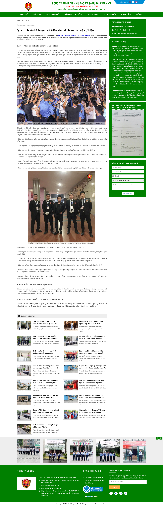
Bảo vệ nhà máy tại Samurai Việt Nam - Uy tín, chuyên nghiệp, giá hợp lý (91, 397)
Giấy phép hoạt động (73, 14)
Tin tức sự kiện (109, 14)
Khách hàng (126, 14)
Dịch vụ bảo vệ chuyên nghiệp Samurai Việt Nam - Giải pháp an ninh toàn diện (45, 338)
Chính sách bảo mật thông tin (94, 477)
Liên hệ (139, 14)
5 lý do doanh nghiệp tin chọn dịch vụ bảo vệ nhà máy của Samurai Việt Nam (93, 368)
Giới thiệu (37, 14)
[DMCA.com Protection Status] (91, 496)
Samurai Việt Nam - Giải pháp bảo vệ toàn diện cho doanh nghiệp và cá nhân (46, 383)
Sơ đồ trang (89, 483)
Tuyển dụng (92, 14)
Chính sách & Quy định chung (94, 480)
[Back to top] (158, 499)
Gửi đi (115, 487)
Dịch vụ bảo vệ (52, 14)
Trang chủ (23, 14)
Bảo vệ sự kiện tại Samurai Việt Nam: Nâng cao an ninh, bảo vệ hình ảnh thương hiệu (91, 353)
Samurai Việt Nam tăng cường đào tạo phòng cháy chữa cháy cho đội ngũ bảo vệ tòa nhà (46, 368)
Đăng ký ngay (127, 193)
